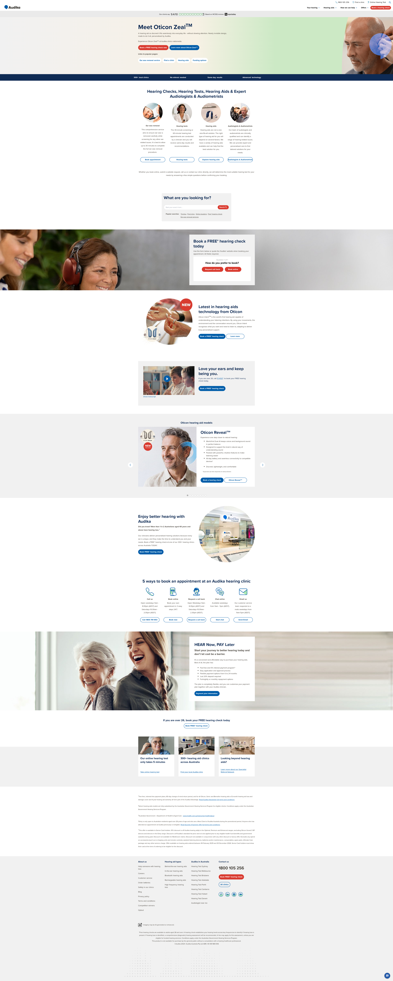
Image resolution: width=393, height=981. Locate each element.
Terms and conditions (146, 901)
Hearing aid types (173, 861)
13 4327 (220, 378)
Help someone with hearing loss (149, 867)
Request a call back (196, 619)
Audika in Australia (200, 861)
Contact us (224, 861)
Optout (141, 910)
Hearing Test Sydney (199, 866)
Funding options (199, 60)
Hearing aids (183, 60)
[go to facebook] (221, 895)
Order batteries (144, 882)
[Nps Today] (191, 14)
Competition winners (146, 905)
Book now (173, 619)
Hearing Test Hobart (199, 894)
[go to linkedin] (227, 895)
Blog (140, 892)
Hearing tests (182, 159)
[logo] (12, 7)
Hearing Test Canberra (200, 889)
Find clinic (191, 214)
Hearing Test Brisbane (200, 875)
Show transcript (149, 396)
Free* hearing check (215, 214)
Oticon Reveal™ (235, 480)
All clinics (224, 884)
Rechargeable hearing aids (175, 880)
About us (142, 861)
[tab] (313, 8)
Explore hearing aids (211, 159)
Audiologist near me (199, 903)
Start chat (220, 619)
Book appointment (152, 159)
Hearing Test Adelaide (200, 880)
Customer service (145, 878)
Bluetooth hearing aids (174, 875)
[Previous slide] (130, 464)
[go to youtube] (240, 895)
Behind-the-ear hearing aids (176, 866)
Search (222, 207)
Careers (141, 873)
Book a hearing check (381, 7)
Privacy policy (143, 896)
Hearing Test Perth (198, 884)
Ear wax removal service (150, 60)
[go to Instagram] (234, 895)
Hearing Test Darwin (199, 898)
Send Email (243, 619)
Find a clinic (169, 60)
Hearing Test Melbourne (201, 871)
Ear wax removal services (190, 217)
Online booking (201, 214)
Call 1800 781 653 (149, 619)
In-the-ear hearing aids (174, 871)
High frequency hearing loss (174, 885)
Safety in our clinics (146, 887)
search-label (390, 2)
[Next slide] (262, 464)
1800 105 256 (231, 868)
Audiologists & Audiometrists (240, 159)
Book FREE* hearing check (231, 876)
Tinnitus (183, 214)
